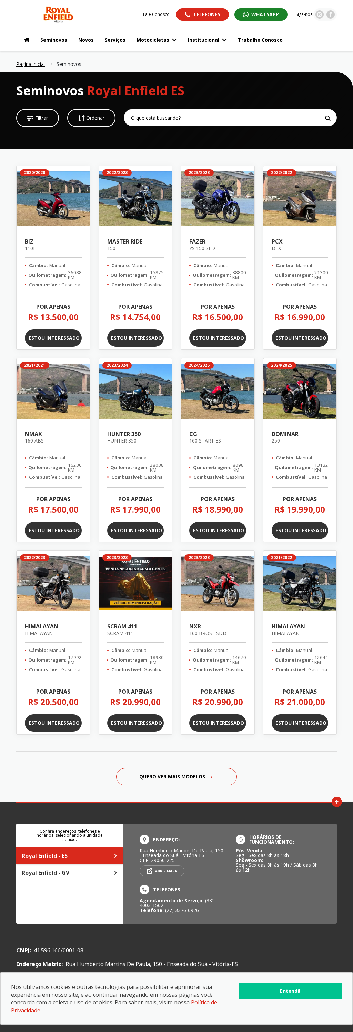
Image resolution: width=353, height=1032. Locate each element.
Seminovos (53, 40)
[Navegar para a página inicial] (25, 40)
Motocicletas (153, 40)
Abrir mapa (166, 871)
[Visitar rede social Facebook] (330, 16)
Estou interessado (54, 338)
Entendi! (290, 991)
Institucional (203, 40)
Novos (86, 40)
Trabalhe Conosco (260, 40)
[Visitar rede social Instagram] (319, 16)
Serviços (115, 40)
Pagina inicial (30, 64)
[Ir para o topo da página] (337, 802)
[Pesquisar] (328, 118)
